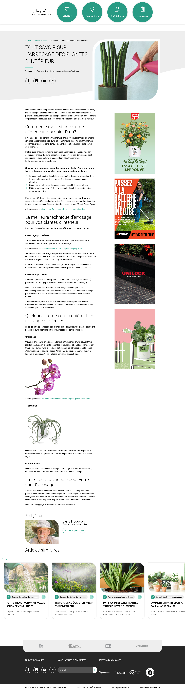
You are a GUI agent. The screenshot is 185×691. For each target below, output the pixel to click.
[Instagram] (36, 81)
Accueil (28, 41)
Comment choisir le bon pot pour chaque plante (61, 248)
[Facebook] (28, 81)
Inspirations (92, 16)
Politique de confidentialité (89, 687)
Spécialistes (117, 16)
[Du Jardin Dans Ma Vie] (42, 12)
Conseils (67, 15)
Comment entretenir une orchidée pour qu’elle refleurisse (65, 399)
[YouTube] (44, 81)
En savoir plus (71, 530)
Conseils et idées (40, 41)
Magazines (142, 16)
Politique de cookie (120, 687)
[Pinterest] (52, 81)
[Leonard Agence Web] (156, 687)
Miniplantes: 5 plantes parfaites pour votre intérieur (63, 209)
